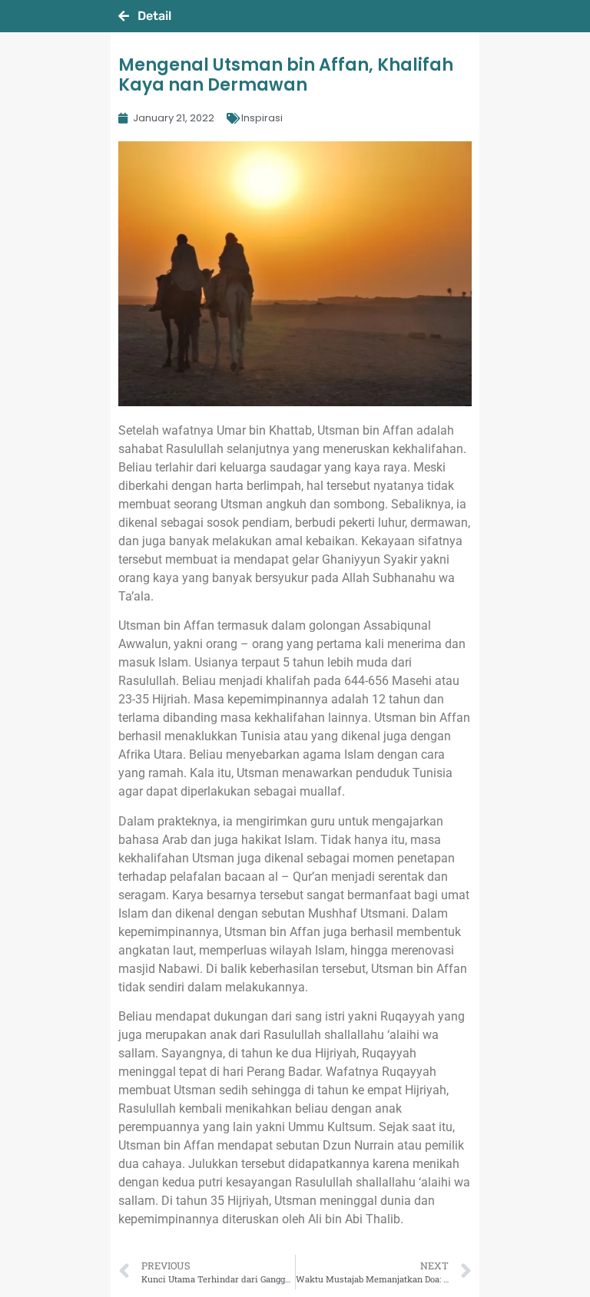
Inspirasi (262, 118)
